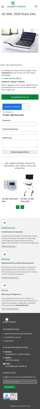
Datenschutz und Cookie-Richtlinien (18, 334)
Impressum (9, 341)
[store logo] (17, 4)
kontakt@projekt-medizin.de (16, 366)
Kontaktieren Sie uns (13, 337)
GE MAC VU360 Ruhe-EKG (27, 200)
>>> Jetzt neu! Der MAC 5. (12, 78)
